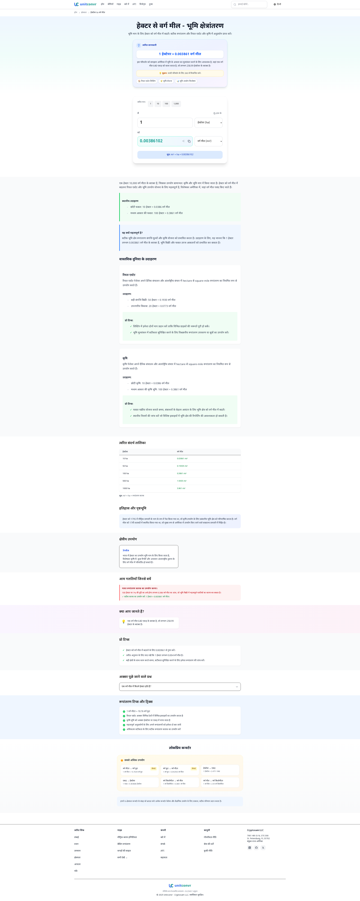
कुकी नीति (208, 851)
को (138, 132)
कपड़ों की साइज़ (124, 851)
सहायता (164, 857)
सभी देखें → (122, 857)
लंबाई (76, 837)
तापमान (77, 851)
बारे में (126, 4)
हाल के (218, 113)
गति (75, 871)
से (138, 113)
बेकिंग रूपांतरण (123, 844)
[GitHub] (256, 847)
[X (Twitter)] (263, 847)
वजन (76, 844)
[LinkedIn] (249, 847)
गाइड (119, 4)
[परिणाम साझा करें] (183, 141)
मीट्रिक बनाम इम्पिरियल (127, 837)
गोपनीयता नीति (210, 837)
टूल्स (151, 4)
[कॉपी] (189, 141)
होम (102, 4)
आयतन (77, 864)
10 (158, 104)
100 (166, 104)
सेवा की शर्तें (209, 844)
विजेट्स (143, 4)
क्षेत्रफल (84, 12)
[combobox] (249, 4)
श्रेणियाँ (110, 4)
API (134, 4)
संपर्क (163, 844)
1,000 (176, 104)
